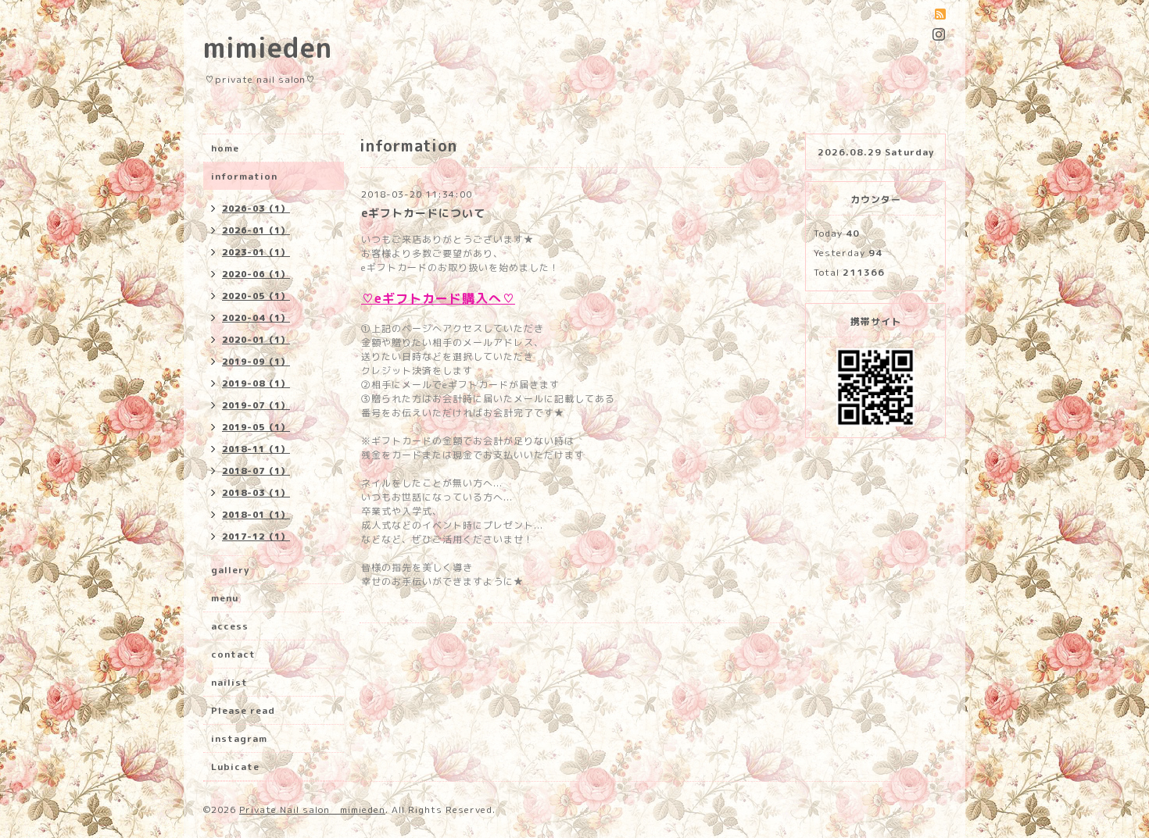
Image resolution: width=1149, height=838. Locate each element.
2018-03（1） (256, 493)
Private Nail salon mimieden (312, 809)
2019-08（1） (256, 383)
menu (224, 597)
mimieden (267, 47)
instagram (239, 738)
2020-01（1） (256, 339)
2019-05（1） (256, 427)
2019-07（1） (256, 405)
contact (233, 654)
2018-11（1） (256, 449)
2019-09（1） (256, 361)
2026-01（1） (256, 230)
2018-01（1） (256, 514)
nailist (229, 682)
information (244, 176)
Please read (243, 710)
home (225, 148)
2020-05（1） (256, 296)
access (230, 626)
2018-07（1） (256, 471)
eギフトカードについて (423, 212)
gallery (230, 569)
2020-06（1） (256, 274)
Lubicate (235, 766)
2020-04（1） (256, 318)
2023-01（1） (256, 252)
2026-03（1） (256, 208)
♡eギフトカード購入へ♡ (438, 298)
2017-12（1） (256, 536)
